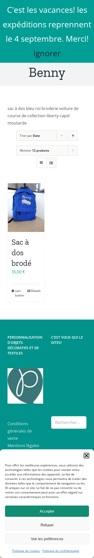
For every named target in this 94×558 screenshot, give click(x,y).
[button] (86, 455)
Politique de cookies (26, 551)
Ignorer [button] (47, 53)
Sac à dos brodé (21, 252)
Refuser (47, 525)
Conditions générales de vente (20, 431)
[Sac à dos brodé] (26, 207)
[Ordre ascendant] (73, 136)
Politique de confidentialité (60, 551)
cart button (19, 293)
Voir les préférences (47, 539)
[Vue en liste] (51, 163)
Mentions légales (23, 445)
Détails (36, 291)
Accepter (47, 511)
